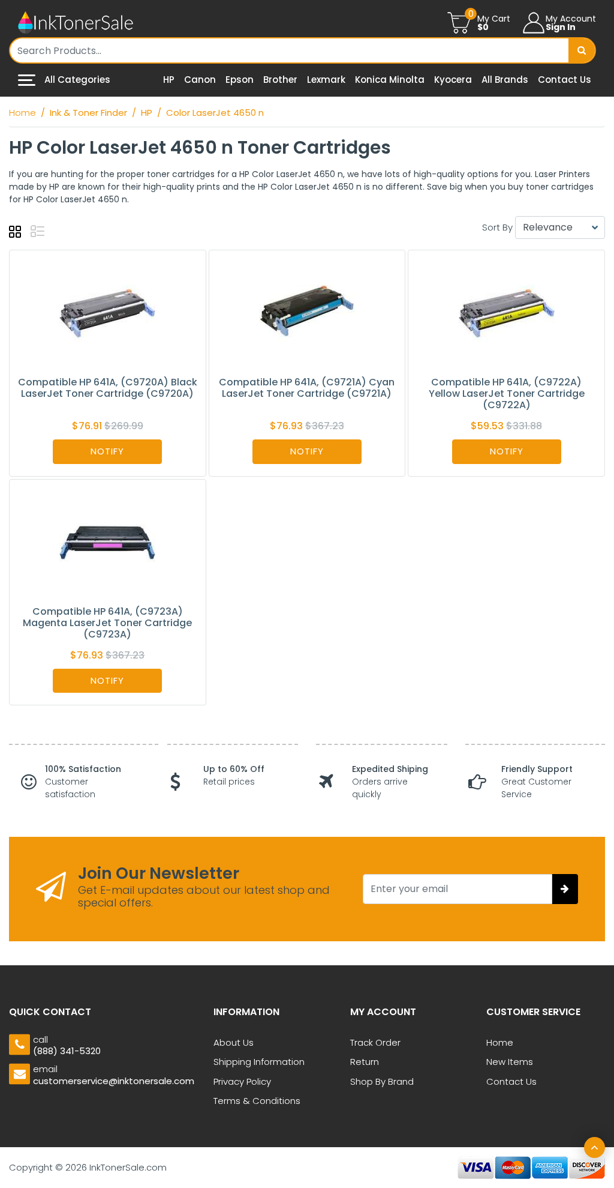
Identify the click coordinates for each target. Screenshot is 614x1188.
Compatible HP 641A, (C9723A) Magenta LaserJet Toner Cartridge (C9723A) (107, 623)
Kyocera (453, 79)
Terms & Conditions (256, 1100)
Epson (239, 79)
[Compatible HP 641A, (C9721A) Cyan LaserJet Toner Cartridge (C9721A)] (307, 312)
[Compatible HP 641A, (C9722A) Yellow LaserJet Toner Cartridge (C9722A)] (507, 312)
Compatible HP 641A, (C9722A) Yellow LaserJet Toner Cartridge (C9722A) (507, 393)
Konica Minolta (390, 79)
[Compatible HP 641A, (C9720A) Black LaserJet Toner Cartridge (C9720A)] (107, 312)
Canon (200, 79)
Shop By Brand (382, 1081)
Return (364, 1061)
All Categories (76, 79)
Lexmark (326, 79)
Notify (107, 451)
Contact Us (564, 79)
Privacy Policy (242, 1081)
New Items (509, 1061)
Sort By (497, 227)
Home (499, 1042)
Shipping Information (259, 1061)
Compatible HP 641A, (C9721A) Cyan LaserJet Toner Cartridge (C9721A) (307, 387)
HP (168, 79)
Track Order (375, 1042)
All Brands (504, 79)
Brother (280, 79)
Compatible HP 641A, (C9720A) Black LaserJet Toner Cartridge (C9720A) (107, 387)
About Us (233, 1042)
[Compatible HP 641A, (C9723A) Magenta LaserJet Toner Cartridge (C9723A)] (107, 541)
